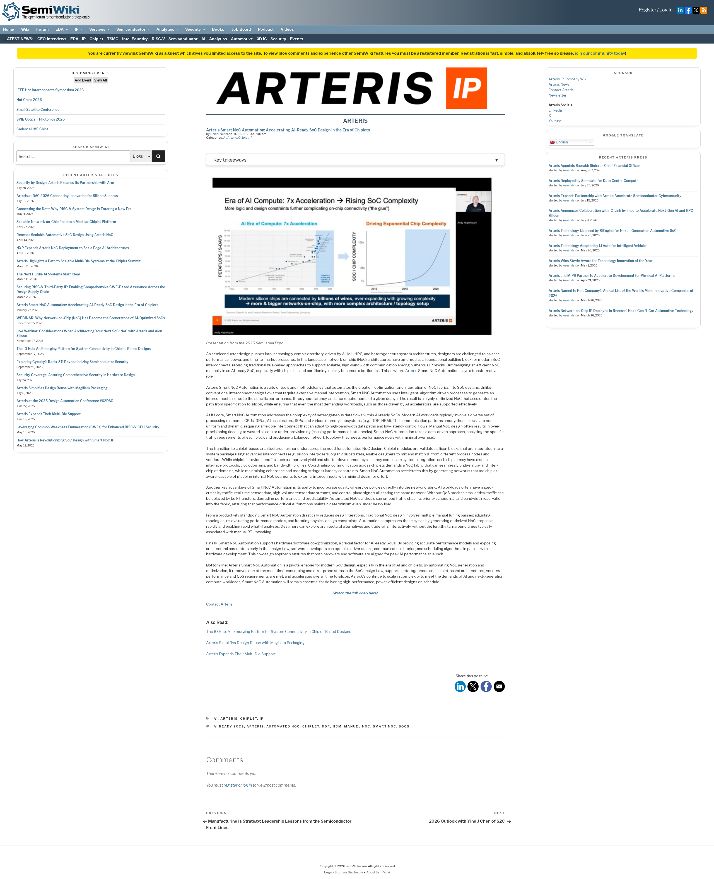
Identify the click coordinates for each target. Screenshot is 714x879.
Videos (287, 29)
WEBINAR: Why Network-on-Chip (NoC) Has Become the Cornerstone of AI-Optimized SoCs (90, 318)
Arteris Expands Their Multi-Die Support (48, 414)
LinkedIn (555, 110)
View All (100, 80)
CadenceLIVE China (32, 129)
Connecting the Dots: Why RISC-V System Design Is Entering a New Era (74, 209)
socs (404, 726)
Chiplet (96, 39)
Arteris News (559, 84)
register (230, 785)
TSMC (112, 39)
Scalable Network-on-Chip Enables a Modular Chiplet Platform (66, 222)
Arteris (232, 138)
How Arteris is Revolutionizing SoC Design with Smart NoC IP (65, 440)
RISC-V (158, 39)
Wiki (25, 29)
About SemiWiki (378, 872)
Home (8, 29)
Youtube (555, 121)
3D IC (262, 39)
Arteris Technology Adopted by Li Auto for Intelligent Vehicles (598, 246)
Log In (665, 10)
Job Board (241, 29)
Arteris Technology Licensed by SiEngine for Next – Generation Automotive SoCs (613, 231)
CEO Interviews (51, 39)
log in (247, 785)
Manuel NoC (357, 726)
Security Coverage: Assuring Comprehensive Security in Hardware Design (75, 375)
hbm (337, 726)
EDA (60, 29)
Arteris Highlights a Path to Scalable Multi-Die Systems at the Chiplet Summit (78, 261)
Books (218, 29)
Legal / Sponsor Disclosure (344, 872)
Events (296, 39)
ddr (326, 726)
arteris (255, 726)
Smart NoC (384, 726)
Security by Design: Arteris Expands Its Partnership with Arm (65, 183)
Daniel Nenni (219, 134)
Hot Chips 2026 (29, 100)
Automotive (242, 39)
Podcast (266, 29)
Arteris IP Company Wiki (568, 79)
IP (76, 29)
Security (193, 29)
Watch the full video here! (355, 593)
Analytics (165, 29)
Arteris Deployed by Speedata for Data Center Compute (593, 181)
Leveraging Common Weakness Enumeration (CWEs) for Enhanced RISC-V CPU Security (87, 427)
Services (97, 29)
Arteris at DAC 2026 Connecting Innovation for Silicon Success (67, 196)
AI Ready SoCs (229, 726)
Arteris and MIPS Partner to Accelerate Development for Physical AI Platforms (612, 275)
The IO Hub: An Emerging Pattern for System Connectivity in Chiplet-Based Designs (83, 349)
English (561, 142)
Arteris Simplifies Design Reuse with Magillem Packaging (61, 388)
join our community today (600, 53)
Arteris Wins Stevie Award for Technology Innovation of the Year (601, 261)
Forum (42, 29)
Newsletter (557, 95)
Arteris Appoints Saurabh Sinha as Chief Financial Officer (594, 166)
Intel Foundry (135, 39)
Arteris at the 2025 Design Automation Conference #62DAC (64, 401)
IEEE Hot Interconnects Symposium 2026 (50, 90)
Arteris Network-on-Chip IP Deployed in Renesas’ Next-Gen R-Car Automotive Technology (621, 311)
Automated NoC (283, 726)
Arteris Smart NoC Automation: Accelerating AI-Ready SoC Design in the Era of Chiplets (87, 305)
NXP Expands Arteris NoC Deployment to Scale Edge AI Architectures (72, 248)
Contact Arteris (219, 604)
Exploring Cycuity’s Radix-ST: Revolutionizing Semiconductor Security (72, 362)
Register (647, 10)
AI (203, 39)
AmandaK (569, 170)
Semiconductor (130, 29)
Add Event (83, 80)
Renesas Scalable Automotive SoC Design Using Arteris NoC (64, 235)
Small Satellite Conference (37, 109)
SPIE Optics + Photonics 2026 (40, 119)
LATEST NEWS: (18, 39)
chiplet (310, 726)
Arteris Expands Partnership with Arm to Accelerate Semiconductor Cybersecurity (615, 196)
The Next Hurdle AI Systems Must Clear (48, 274)
